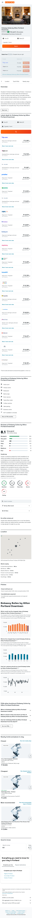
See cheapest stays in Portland (26, 771)
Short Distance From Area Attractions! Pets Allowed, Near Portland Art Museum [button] (15, 822)
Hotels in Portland (8, 878)
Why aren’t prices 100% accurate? (11, 903)
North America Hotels (20, 910)
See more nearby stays (25, 741)
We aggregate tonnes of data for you (11, 900)
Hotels (13, 910)
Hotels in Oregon (21, 911)
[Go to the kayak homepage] (9, 2)
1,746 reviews (19, 32)
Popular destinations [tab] (20, 865)
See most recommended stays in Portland (25, 803)
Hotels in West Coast (11, 913)
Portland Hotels (20, 913)
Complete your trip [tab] (8, 865)
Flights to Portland (8, 873)
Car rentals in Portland (9, 875)
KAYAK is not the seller (8, 897)
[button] (2, 2)
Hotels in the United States (10, 911)
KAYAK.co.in (7, 910)
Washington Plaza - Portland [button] (8, 791)
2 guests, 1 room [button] (7, 42)
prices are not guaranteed (7, 893)
